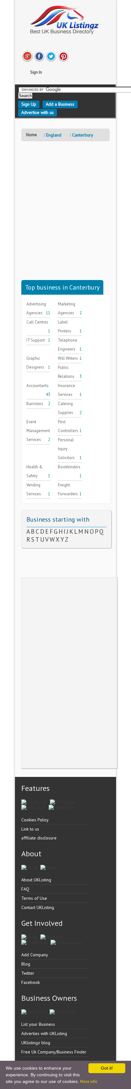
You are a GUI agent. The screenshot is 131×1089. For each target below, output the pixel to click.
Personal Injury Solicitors (66, 448)
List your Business (38, 1024)
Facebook (30, 982)
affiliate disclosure (39, 838)
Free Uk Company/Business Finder (53, 1052)
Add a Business (60, 104)
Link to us (30, 829)
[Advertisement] (65, 214)
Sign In (36, 72)
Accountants (37, 385)
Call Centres (37, 322)
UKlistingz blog (35, 1043)
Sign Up (28, 104)
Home (31, 134)
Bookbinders (69, 467)
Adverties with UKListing (44, 1033)
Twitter (27, 973)
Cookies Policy (35, 820)
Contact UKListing (37, 907)
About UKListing (36, 880)
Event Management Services (38, 430)
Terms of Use (34, 898)
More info (88, 1081)
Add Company (34, 955)
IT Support (35, 340)
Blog (25, 964)
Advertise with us (37, 112)
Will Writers (68, 358)
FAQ (25, 889)
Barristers (34, 403)
